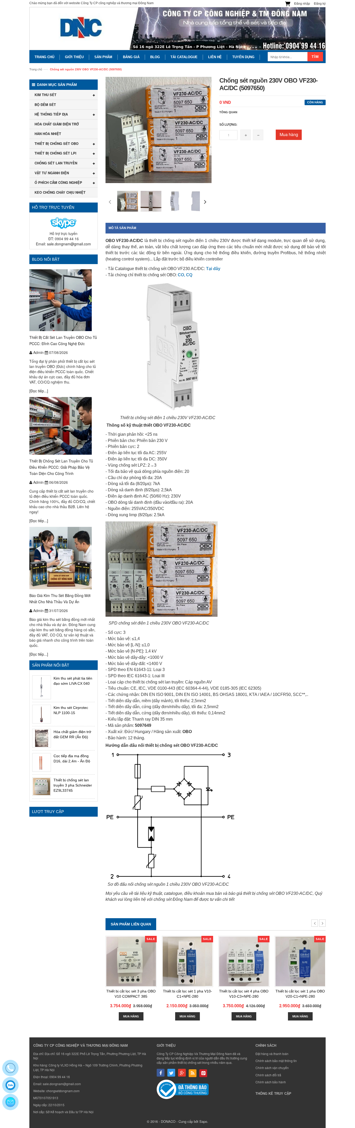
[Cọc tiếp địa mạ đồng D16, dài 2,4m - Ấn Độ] (41, 762)
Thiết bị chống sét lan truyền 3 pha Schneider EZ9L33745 (73, 785)
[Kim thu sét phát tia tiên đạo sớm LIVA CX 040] (41, 687)
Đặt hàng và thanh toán (271, 1053)
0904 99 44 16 (59, 1077)
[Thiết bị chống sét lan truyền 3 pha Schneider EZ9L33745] (41, 786)
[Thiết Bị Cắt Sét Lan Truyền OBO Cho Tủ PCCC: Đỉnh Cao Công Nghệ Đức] (63, 300)
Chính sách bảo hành (270, 1082)
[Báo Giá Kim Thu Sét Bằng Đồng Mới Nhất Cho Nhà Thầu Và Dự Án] (63, 558)
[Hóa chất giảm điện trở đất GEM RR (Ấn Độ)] (41, 738)
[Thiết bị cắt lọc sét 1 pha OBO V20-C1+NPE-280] (300, 961)
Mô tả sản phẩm (122, 228)
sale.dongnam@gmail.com (69, 243)
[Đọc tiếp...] (38, 390)
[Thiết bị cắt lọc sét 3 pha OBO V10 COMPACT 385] (131, 961)
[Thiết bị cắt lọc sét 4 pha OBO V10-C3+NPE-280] (244, 961)
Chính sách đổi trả (268, 1075)
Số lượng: (228, 124)
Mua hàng (289, 134)
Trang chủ (35, 69)
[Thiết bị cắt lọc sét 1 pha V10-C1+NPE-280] (187, 961)
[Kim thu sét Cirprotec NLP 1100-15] (41, 714)
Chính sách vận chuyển (272, 1067)
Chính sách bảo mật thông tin (276, 1060)
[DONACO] (177, 28)
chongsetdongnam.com (63, 1091)
